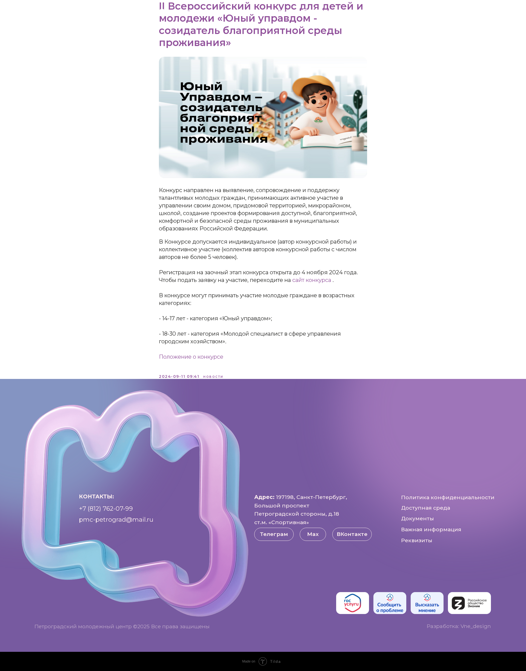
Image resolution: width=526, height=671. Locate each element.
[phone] (497, 11)
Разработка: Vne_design (459, 626)
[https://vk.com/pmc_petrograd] (473, 11)
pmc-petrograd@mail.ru (116, 519)
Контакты (376, 11)
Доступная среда (328, 11)
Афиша (247, 11)
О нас (143, 11)
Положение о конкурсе (191, 356)
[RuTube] (485, 11)
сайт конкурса (312, 280)
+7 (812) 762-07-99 (106, 508)
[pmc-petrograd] (509, 11)
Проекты (280, 11)
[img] (352, 603)
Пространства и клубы (194, 11)
